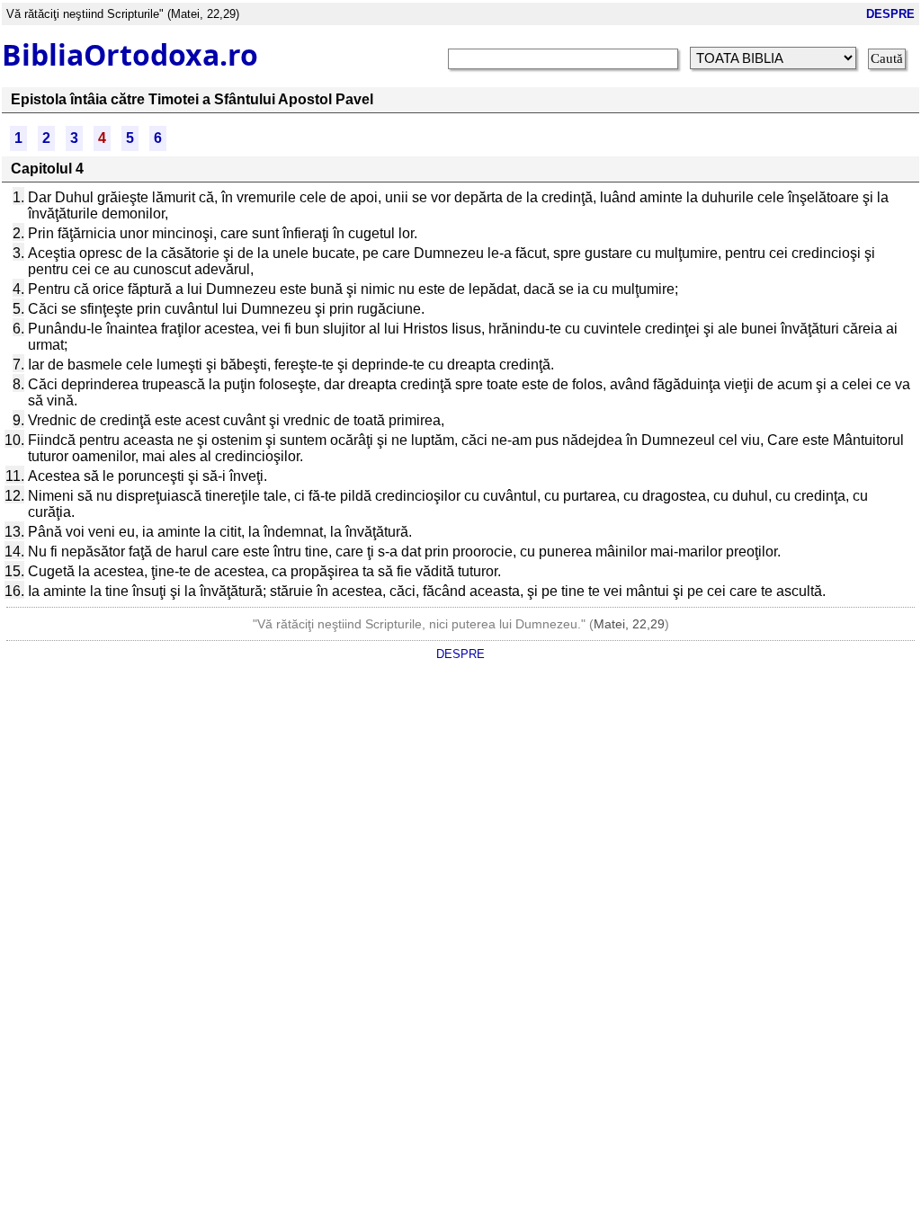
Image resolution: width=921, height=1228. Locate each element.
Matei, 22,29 (629, 624)
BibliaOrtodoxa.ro (130, 54)
